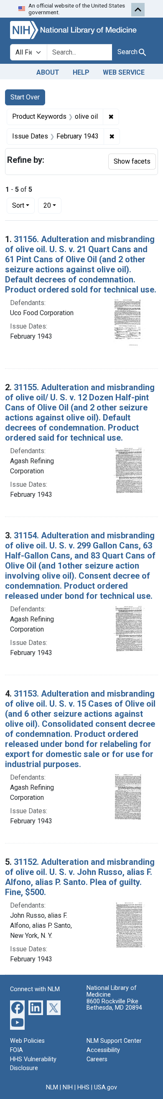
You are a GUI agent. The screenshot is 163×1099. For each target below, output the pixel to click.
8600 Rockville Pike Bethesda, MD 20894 (114, 1005)
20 (52, 205)
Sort (18, 205)
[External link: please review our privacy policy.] (17, 1007)
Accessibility (103, 1050)
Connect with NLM (35, 989)
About (47, 72)
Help (81, 72)
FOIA (16, 1050)
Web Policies (27, 1040)
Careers (97, 1059)
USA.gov (105, 1087)
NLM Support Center (114, 1040)
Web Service (124, 72)
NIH (68, 1087)
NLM (52, 1087)
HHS (83, 1087)
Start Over (25, 97)
